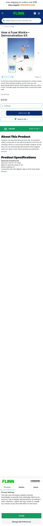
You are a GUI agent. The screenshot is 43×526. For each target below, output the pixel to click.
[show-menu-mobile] (2, 13)
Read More (4, 151)
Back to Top (34, 129)
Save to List (22, 119)
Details (12, 129)
